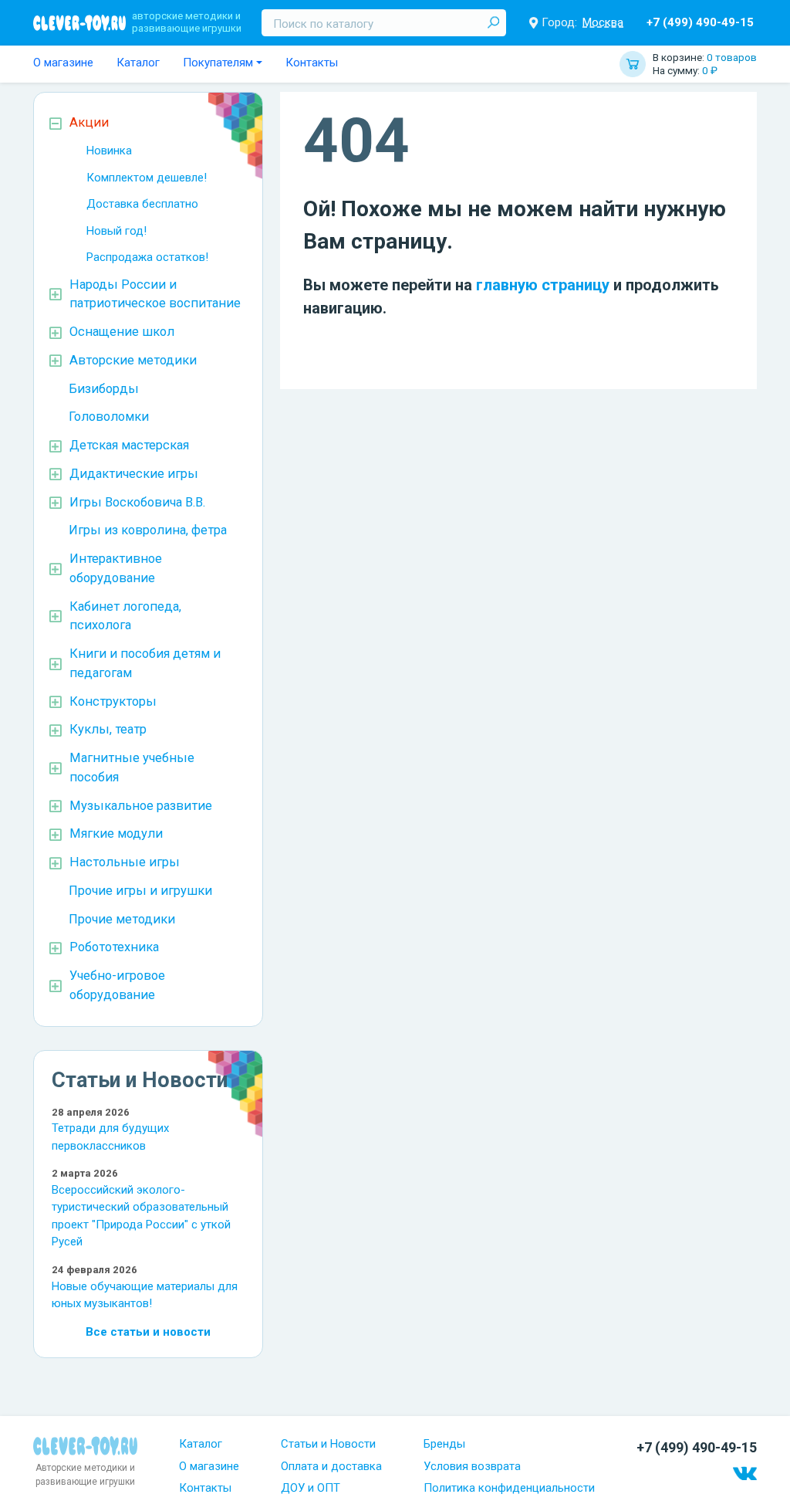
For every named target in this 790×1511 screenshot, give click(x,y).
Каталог (138, 62)
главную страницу (542, 285)
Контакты (311, 62)
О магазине (63, 62)
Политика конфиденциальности (509, 1488)
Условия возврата (472, 1466)
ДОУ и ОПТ (310, 1488)
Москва (602, 22)
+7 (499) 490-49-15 (700, 22)
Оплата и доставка (331, 1466)
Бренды (444, 1444)
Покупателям (218, 62)
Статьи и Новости (328, 1444)
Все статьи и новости (148, 1332)
